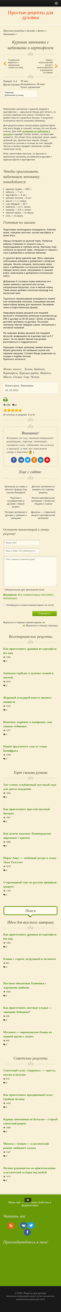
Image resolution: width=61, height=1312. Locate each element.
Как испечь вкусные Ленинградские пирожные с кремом (27, 835)
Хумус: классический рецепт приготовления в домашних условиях (45, 66)
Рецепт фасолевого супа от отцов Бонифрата (25, 748)
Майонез (45, 373)
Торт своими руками (30, 772)
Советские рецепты (30, 1057)
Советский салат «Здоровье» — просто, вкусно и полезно (29, 1072)
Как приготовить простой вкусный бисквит (26, 811)
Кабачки (39, 369)
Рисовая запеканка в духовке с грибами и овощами (16, 514)
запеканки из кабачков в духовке (26, 132)
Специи (17, 377)
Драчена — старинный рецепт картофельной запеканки (43, 514)
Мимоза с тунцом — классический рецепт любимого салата (26, 1145)
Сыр (26, 377)
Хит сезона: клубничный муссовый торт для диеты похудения (29, 786)
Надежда (9, 92)
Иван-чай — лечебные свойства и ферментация (29, 1204)
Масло (7, 377)
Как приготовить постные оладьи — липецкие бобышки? (27, 1009)
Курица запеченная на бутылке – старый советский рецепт (30, 1121)
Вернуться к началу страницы (42, 625)
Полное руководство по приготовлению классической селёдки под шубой (29, 1170)
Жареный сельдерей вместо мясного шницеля (27, 699)
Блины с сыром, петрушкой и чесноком (29, 959)
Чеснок (35, 377)
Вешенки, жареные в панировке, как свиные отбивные (27, 724)
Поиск (30, 910)
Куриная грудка (29, 373)
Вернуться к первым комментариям (22, 622)
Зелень (28, 369)
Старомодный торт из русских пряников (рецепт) (30, 884)
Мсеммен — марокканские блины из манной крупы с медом (27, 1034)
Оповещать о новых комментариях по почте (30, 605)
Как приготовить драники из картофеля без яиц (30, 650)
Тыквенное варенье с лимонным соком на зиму (15, 64)
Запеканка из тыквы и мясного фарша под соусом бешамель (15, 489)
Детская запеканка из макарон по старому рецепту (43, 489)
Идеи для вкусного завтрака (30, 922)
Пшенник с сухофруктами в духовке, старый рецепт (15, 502)
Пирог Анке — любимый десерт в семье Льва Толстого (29, 860)
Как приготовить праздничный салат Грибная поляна (28, 1097)
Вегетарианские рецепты (30, 636)
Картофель (10, 373)
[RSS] (11, 1225)
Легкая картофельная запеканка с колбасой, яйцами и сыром (43, 500)
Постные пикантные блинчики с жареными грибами (24, 985)
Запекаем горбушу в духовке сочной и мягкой (28, 675)
